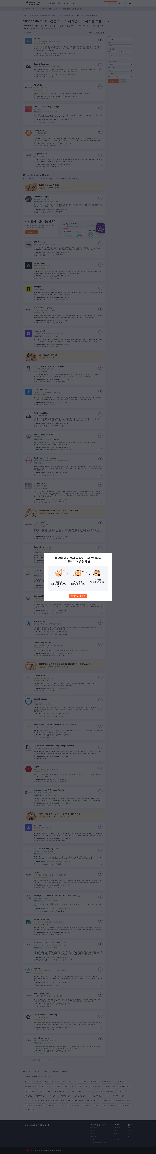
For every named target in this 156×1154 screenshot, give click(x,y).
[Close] (110, 555)
